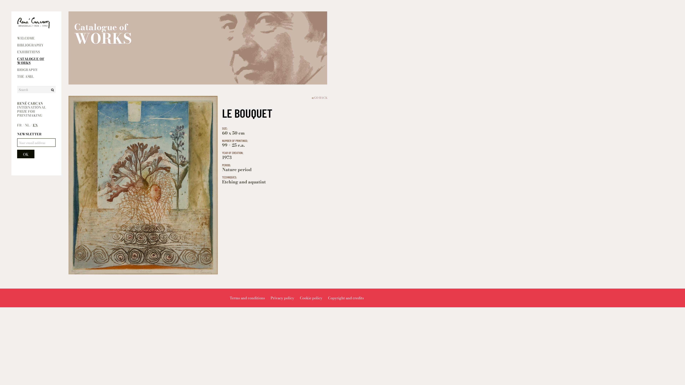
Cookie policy (311, 298)
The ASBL (25, 76)
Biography (27, 69)
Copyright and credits (346, 298)
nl (27, 125)
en (35, 125)
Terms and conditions (247, 298)
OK (26, 154)
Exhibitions (28, 52)
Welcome (26, 38)
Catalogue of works (30, 61)
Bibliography (30, 45)
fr (19, 125)
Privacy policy (282, 298)
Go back (319, 98)
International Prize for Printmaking (31, 110)
